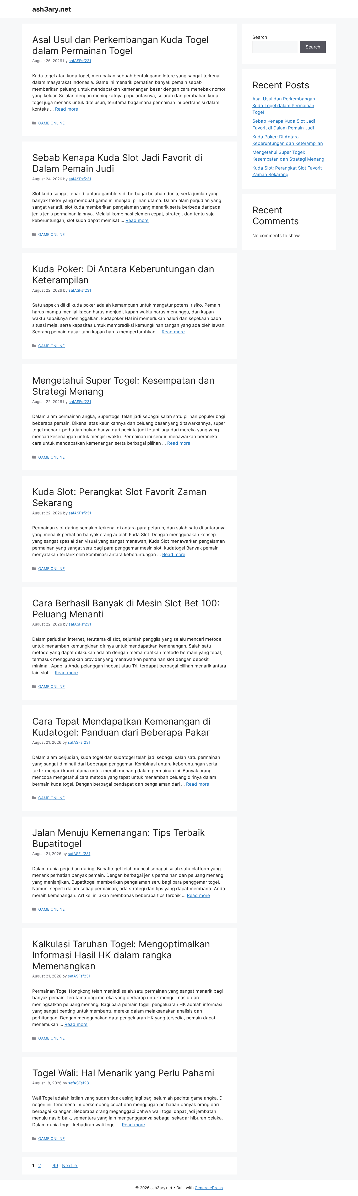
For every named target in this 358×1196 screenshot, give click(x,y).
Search (259, 37)
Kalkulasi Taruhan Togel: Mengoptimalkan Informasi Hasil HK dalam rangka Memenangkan (121, 954)
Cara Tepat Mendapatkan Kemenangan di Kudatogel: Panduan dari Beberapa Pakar (121, 727)
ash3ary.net (51, 9)
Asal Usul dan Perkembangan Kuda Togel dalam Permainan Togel (120, 45)
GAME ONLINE (51, 123)
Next (70, 1165)
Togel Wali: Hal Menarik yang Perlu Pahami (123, 1072)
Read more (66, 109)
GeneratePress (209, 1187)
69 (55, 1165)
